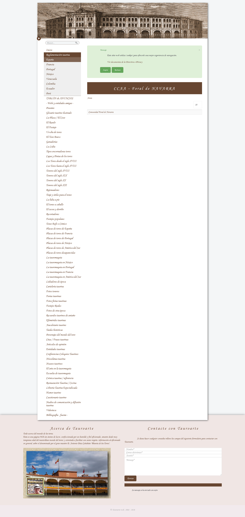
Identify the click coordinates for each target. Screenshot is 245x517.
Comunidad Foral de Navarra (100, 112)
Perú (48, 93)
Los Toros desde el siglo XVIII (61, 161)
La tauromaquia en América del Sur (63, 277)
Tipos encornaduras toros (58, 151)
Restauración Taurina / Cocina (61, 383)
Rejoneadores (52, 190)
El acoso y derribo (55, 209)
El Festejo (51, 127)
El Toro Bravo (53, 137)
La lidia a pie (52, 199)
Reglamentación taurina (58, 54)
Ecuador (50, 88)
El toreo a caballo (54, 204)
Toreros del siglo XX (56, 180)
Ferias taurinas (53, 296)
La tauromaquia (54, 257)
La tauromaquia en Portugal (60, 267)
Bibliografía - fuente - (57, 415)
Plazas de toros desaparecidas (60, 252)
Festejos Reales (53, 305)
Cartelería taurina (55, 286)
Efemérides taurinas (56, 320)
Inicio (49, 50)
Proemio (50, 108)
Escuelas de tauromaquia (58, 373)
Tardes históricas (54, 330)
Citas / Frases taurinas (57, 339)
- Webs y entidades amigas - (59, 103)
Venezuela (51, 79)
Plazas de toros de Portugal (59, 238)
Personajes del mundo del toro (60, 334)
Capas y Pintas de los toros (59, 156)
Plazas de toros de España (59, 228)
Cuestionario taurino (56, 397)
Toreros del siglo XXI (56, 185)
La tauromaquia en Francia (59, 272)
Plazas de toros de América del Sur (63, 248)
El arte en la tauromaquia (58, 368)
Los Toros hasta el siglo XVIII (61, 166)
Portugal (50, 69)
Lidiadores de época (56, 281)
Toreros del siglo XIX (56, 175)
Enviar (130, 478)
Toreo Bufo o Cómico (56, 223)
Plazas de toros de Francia (59, 233)
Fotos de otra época (55, 310)
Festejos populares (55, 219)
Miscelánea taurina (55, 359)
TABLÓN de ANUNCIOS (59, 98)
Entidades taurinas (55, 349)
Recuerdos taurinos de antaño (60, 315)
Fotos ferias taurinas (56, 301)
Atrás (89, 98)
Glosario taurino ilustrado (58, 112)
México (49, 74)
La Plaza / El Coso (55, 117)
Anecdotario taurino (56, 325)
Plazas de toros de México (59, 243)
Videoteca (51, 410)
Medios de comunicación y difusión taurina (63, 404)
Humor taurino (53, 392)
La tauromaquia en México (59, 262)
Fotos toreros (52, 291)
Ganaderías (51, 141)
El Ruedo (50, 122)
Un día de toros (53, 132)
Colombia (50, 83)
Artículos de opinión (56, 344)
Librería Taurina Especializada (61, 387)
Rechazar (118, 70)
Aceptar (105, 70)
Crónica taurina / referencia (59, 378)
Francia (50, 64)
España (49, 59)
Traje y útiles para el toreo (58, 194)
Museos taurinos (54, 363)
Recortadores (52, 214)
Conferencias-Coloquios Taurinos (62, 354)
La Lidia (50, 146)
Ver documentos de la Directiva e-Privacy (124, 62)
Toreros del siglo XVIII (57, 170)
